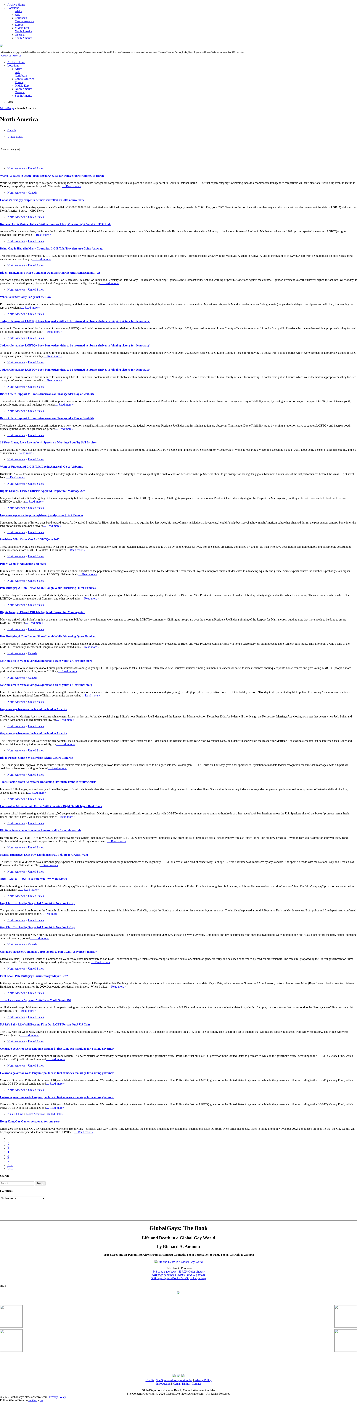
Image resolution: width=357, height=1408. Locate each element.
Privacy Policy (203, 1380)
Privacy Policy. (58, 1397)
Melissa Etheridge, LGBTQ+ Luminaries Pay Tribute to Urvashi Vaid (44, 854)
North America (23, 31)
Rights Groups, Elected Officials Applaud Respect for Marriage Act (42, 490)
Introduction (163, 1383)
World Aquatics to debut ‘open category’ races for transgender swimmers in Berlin (52, 175)
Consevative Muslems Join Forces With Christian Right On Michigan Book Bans (51, 806)
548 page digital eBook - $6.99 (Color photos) (178, 1278)
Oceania (20, 34)
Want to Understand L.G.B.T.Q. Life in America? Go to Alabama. (41, 466)
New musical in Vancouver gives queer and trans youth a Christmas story (46, 660)
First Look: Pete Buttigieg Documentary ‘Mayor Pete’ (34, 976)
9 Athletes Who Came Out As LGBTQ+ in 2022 (30, 539)
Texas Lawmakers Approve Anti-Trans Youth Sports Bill (35, 1000)
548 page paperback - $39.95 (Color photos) (178, 1271)
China (19, 1114)
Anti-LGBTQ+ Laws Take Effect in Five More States (33, 878)
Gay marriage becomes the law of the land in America (33, 709)
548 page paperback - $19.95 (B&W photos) (178, 1274)
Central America (24, 21)
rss (41, 1400)
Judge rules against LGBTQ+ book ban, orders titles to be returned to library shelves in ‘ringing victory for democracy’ (75, 321)
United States (15, 136)
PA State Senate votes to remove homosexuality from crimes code (40, 830)
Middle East (22, 28)
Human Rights (181, 1383)
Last (9, 1168)
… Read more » (71, 186)
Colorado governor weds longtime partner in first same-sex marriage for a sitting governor (57, 1048)
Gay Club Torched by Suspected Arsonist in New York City (37, 903)
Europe (19, 24)
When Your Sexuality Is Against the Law (25, 297)
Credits (150, 1380)
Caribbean (21, 18)
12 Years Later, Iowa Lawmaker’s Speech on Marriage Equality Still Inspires (48, 442)
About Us (16, 55)
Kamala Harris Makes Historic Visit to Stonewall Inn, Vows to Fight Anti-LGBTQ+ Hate (55, 224)
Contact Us (6, 55)
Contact (196, 1383)
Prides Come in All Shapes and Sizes (23, 563)
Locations (13, 7)
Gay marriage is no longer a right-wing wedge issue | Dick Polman (41, 515)
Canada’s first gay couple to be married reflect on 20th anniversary (42, 200)
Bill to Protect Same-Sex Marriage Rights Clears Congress (36, 757)
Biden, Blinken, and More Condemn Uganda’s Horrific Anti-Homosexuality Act (50, 272)
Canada (11, 130)
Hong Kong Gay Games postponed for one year (30, 1121)
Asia (17, 14)
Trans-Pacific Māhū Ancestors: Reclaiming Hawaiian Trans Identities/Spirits (48, 781)
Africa (18, 11)
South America (23, 38)
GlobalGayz (7, 108)
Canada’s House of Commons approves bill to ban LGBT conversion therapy (48, 951)
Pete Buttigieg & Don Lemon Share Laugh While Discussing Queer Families (48, 587)
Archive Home (16, 4)
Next (10, 1165)
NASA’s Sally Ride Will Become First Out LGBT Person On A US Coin (45, 1024)
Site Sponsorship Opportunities (174, 1380)
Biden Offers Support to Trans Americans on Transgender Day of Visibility (47, 394)
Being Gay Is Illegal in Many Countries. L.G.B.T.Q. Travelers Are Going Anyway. (51, 248)
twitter (32, 1400)
